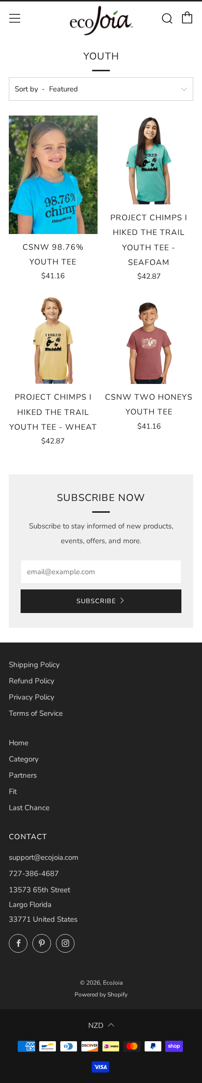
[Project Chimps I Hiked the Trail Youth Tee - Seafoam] (149, 160)
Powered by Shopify (101, 994)
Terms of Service (36, 713)
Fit (13, 791)
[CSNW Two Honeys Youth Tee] (149, 339)
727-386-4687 (34, 873)
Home (18, 743)
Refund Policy (31, 681)
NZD (95, 1025)
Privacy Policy (31, 697)
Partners (23, 775)
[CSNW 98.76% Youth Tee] (53, 175)
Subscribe (96, 601)
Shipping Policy (34, 665)
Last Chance (29, 808)
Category (24, 759)
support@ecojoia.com (43, 857)
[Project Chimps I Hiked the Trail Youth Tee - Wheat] (53, 339)
